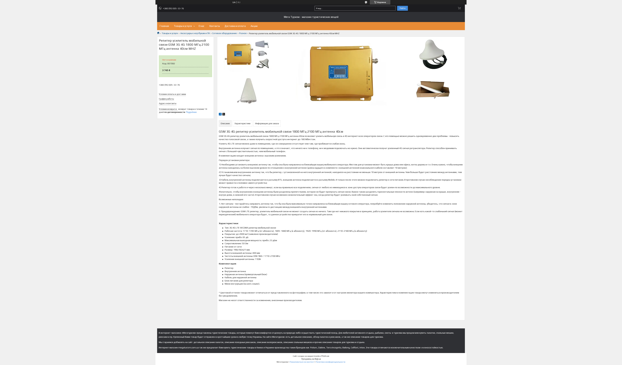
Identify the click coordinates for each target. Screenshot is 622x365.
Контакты (214, 26)
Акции (254, 26)
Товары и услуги (183, 26)
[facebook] (220, 114)
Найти (402, 8)
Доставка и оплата (235, 26)
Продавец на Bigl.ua (311, 359)
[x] (223, 114)
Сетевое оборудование (224, 33)
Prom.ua (325, 356)
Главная (164, 26)
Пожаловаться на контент (302, 362)
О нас (201, 26)
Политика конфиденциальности (330, 362)
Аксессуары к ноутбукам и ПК (195, 33)
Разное (243, 33)
